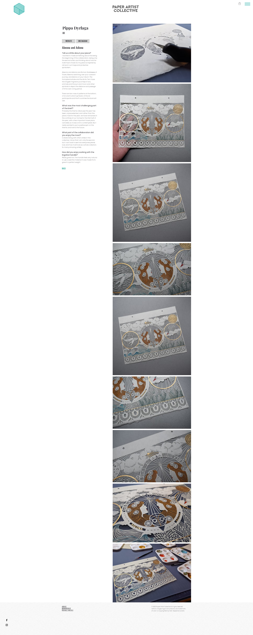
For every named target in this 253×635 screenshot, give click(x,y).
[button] (247, 4)
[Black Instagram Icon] (6, 625)
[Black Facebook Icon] (6, 620)
